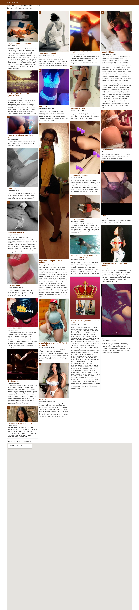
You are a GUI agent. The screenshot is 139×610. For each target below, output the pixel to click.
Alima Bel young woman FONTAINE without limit (53, 344)
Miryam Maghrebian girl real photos (85, 52)
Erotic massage (14, 381)
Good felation (13, 189)
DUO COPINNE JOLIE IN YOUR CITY (22, 423)
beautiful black (108, 52)
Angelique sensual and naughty (20, 44)
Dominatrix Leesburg (16, 328)
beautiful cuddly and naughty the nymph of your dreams (84, 256)
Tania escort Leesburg (79, 176)
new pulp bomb (14, 285)
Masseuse (43, 106)
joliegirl (105, 216)
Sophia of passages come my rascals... (51, 262)
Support (105, 338)
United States (25, 5)
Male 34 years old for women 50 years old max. (21, 95)
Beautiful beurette (78, 108)
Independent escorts (13, 5)
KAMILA (42, 399)
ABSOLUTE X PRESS (13, 2)
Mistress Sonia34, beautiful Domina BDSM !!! (85, 322)
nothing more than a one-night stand (20, 136)
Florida (32, 5)
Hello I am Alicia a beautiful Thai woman (114, 265)
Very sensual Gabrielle (48, 53)
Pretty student (107, 150)
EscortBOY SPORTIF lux (17, 233)
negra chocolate (77, 219)
